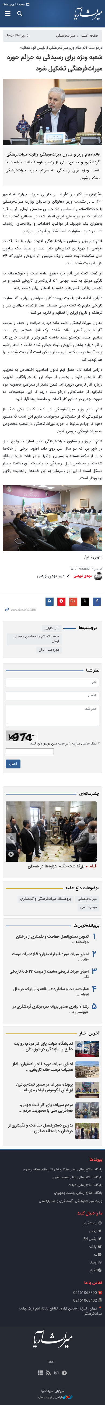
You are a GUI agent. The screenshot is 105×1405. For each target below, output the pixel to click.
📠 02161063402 (87, 1301)
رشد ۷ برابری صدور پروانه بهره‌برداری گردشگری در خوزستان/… (51, 1009)
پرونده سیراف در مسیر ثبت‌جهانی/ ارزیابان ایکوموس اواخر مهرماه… (44, 1087)
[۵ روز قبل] (51, 831)
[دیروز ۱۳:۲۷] (87, 1131)
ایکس (93, 1231)
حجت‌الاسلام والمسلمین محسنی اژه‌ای (36, 639)
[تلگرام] (64, 1373)
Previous (94, 838)
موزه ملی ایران (48, 650)
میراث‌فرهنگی (65, 36)
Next (11, 838)
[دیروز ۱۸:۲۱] (87, 1090)
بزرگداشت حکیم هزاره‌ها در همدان (62, 866)
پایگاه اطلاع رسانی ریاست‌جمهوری (78, 1193)
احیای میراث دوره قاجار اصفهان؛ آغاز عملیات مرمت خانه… (50, 957)
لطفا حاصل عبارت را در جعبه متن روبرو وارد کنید (64, 743)
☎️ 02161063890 (87, 1293)
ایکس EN (90, 1239)
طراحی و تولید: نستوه (50, 1397)
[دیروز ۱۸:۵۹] (87, 1069)
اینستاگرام (90, 1223)
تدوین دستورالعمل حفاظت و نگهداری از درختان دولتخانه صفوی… (40, 1128)
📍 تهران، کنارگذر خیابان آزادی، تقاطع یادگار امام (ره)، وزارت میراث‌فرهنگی (60, 1311)
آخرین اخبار (89, 1034)
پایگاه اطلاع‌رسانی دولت (85, 1185)
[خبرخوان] (48, 1373)
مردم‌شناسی (88, 907)
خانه (51, 1362)
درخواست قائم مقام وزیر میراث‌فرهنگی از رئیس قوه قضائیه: (61, 48)
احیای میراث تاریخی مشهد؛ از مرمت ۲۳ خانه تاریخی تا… (49, 974)
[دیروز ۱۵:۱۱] (87, 1110)
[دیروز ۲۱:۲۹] (87, 1049)
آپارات (93, 1247)
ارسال (13, 764)
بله (95, 1255)
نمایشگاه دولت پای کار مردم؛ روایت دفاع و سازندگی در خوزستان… (43, 1046)
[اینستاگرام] (56, 1373)
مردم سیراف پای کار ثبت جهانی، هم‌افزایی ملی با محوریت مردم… (46, 1108)
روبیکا (93, 1263)
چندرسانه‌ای (89, 794)
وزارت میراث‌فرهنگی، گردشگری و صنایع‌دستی (70, 1201)
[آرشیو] (40, 1373)
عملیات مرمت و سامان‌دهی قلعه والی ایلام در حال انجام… (51, 992)
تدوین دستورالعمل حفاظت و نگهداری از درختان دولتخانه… (52, 939)
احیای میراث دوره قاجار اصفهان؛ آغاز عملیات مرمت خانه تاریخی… (43, 1067)
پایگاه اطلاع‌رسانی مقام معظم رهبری (77, 1177)
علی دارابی (51, 628)
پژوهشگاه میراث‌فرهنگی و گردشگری (45, 899)
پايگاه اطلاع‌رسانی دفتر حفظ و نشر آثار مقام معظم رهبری (62, 1170)
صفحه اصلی (89, 36)
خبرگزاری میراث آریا (87, 13)
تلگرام (93, 1270)
